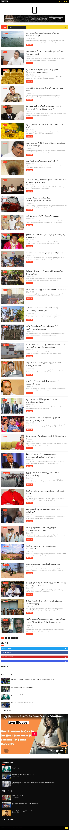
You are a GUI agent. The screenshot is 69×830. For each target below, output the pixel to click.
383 (13, 638)
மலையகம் (5, 326)
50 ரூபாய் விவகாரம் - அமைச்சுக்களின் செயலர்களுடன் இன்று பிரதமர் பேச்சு (41, 455)
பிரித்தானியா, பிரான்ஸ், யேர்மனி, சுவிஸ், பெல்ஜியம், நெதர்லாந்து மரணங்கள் (33, 782)
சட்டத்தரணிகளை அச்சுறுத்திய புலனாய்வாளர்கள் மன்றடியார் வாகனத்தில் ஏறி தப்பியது (45, 345)
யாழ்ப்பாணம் (5, 345)
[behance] (67, 1)
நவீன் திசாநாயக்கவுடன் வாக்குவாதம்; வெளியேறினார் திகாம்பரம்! (41, 529)
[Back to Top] (66, 828)
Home (4, 27)
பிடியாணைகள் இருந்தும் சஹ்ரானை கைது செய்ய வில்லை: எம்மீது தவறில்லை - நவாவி (45, 107)
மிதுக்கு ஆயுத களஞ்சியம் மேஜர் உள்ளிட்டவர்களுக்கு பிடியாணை (38, 199)
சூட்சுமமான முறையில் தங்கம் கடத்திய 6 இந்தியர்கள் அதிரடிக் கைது (42, 71)
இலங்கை (5, 88)
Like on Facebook (6, 652)
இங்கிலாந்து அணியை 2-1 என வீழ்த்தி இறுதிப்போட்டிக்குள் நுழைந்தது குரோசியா (34, 679)
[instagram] (64, 1)
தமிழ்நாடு (5, 33)
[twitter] (59, 1)
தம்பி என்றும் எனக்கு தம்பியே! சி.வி (22, 811)
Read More (29, 44)
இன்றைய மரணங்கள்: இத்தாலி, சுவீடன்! (22, 702)
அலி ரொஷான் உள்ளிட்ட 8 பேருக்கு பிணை (42, 216)
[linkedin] (62, 1)
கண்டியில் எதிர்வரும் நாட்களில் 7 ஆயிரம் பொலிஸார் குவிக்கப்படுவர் (42, 327)
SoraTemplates (9, 827)
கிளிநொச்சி (5, 546)
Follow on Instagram (7, 661)
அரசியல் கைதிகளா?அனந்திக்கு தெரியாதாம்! (44, 564)
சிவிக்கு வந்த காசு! (17, 795)
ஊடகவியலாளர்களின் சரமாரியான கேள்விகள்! (25, 803)
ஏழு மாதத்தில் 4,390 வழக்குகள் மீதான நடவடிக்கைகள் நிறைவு (41, 400)
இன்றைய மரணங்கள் (17, 695)
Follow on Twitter (6, 648)
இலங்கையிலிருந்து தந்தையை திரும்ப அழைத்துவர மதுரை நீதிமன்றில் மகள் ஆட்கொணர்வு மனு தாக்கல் (46, 622)
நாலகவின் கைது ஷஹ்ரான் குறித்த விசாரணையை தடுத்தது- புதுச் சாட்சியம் (46, 180)
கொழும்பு (5, 52)
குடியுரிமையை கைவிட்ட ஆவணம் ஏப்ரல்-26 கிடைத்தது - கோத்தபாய (43, 419)
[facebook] (57, 1)
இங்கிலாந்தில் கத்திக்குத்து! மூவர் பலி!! (22, 687)
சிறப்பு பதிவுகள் (6, 473)
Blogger (21, 827)
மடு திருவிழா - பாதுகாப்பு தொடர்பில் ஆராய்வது (44, 252)
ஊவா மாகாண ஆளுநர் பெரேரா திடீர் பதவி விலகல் (46, 289)
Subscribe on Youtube (7, 656)
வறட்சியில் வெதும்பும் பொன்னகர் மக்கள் (42, 161)
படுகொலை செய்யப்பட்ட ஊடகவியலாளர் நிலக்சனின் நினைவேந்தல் (42, 309)
